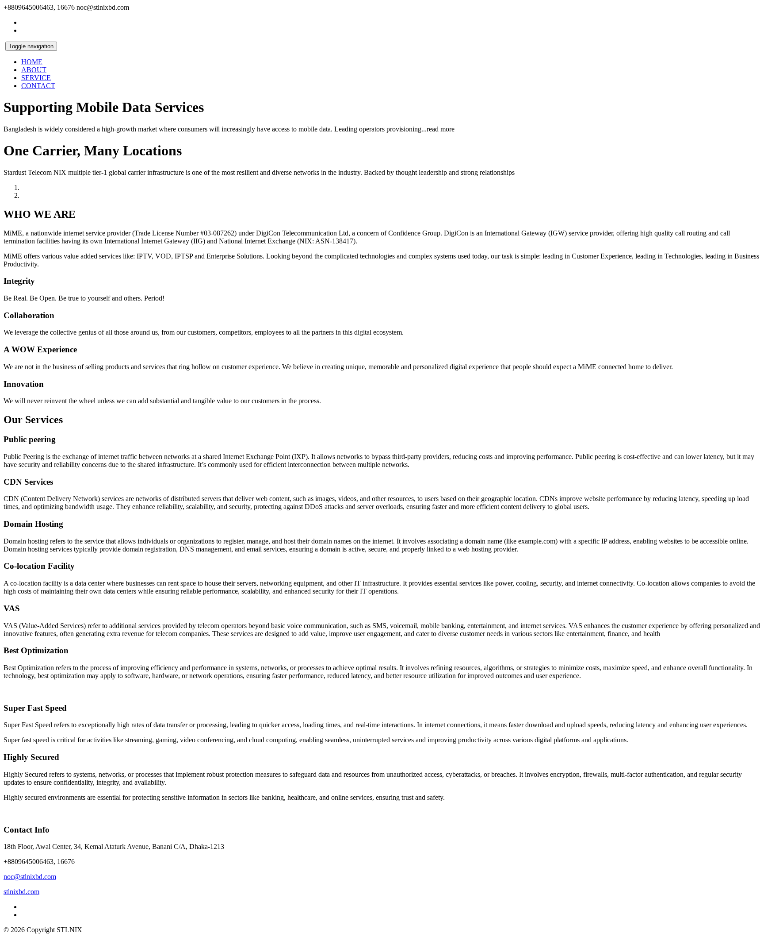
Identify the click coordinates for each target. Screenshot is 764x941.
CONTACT (38, 85)
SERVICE (36, 77)
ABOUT (33, 69)
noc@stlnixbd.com (30, 876)
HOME (31, 62)
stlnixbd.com (21, 891)
